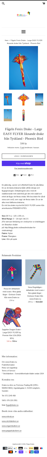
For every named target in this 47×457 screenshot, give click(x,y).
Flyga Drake (30, 444)
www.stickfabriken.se (10, 421)
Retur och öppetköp (9, 368)
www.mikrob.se (8, 416)
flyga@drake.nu (12, 405)
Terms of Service (8, 371)
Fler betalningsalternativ (23, 168)
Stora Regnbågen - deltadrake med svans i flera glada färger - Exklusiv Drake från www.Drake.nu (35, 293)
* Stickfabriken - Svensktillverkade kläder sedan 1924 (23, 374)
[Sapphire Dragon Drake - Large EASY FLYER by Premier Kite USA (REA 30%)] (12, 317)
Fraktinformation (8, 365)
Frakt (22, 147)
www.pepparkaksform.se (11, 431)
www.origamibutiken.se (11, 426)
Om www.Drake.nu (9, 362)
